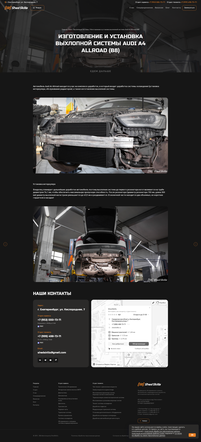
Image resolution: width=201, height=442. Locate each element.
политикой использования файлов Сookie (148, 433)
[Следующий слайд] (196, 244)
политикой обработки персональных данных (162, 431)
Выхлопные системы (81, 29)
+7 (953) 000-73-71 (157, 2)
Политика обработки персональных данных (85, 436)
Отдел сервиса (63, 383)
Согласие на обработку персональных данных (128, 436)
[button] (189, 7)
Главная (64, 29)
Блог (70, 29)
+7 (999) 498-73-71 (189, 2)
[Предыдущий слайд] (5, 244)
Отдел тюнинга (98, 383)
